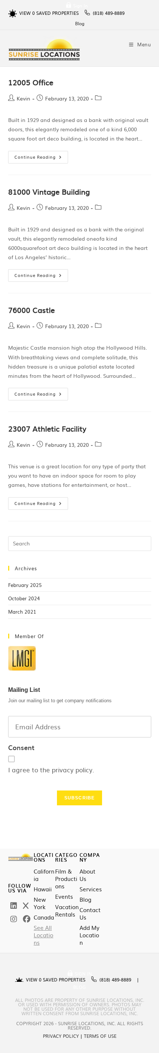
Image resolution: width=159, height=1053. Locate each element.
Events (64, 896)
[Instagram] (13, 918)
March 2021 (22, 611)
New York (40, 903)
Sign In (80, 5)
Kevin (23, 98)
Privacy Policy (61, 1036)
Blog (79, 23)
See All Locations (43, 935)
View (27, 13)
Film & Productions (66, 879)
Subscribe (79, 798)
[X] (25, 905)
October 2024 (24, 598)
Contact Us (90, 913)
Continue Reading (41, 155)
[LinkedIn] (13, 905)
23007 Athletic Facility (47, 428)
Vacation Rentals (67, 910)
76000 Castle (31, 309)
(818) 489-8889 (109, 13)
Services (91, 889)
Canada (44, 917)
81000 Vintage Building (49, 191)
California (44, 875)
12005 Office (30, 82)
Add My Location (89, 935)
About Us (87, 875)
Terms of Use (100, 1036)
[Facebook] (26, 918)
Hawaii (43, 889)
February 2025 (25, 584)
